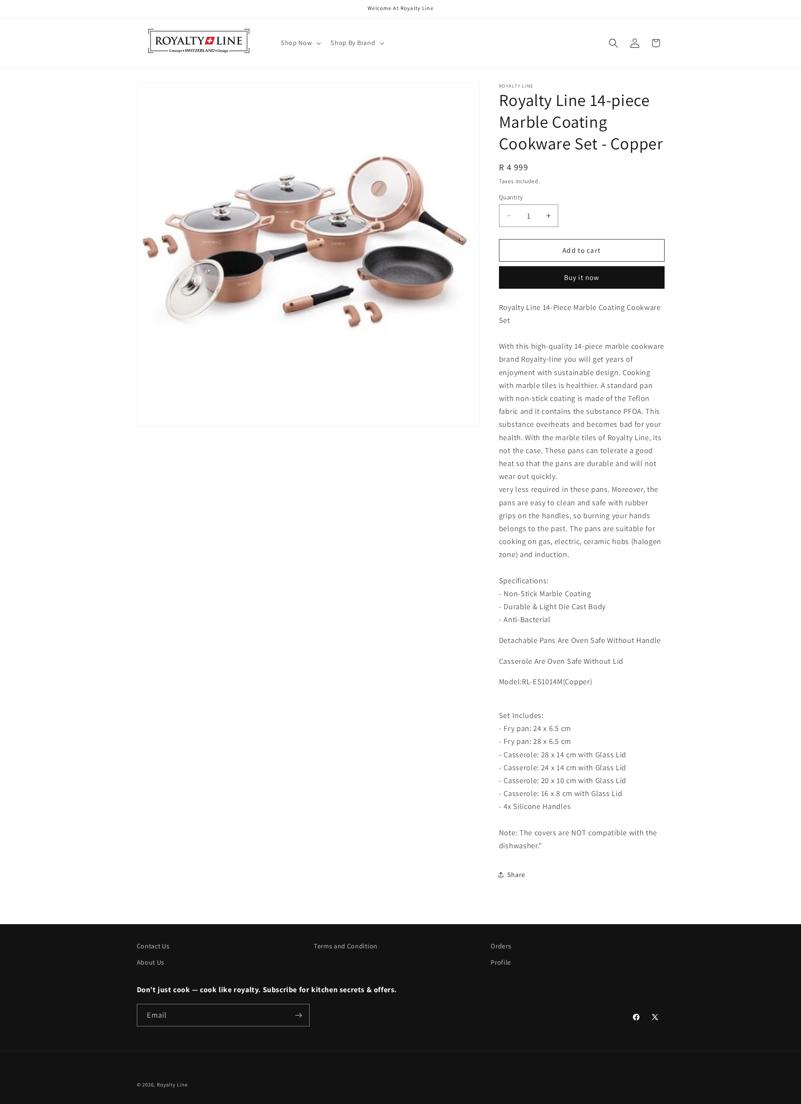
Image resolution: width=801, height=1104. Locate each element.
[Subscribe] (298, 1015)
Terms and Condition (346, 946)
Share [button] (516, 874)
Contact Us (153, 946)
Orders (501, 946)
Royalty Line (172, 1084)
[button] (300, 43)
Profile (501, 962)
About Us (151, 962)
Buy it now (581, 277)
